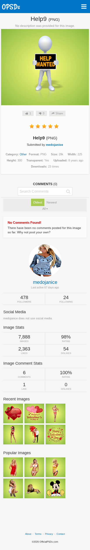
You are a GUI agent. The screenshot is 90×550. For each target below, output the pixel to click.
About (28, 534)
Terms (38, 534)
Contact (61, 534)
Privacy (49, 534)
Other (23, 154)
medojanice (54, 144)
